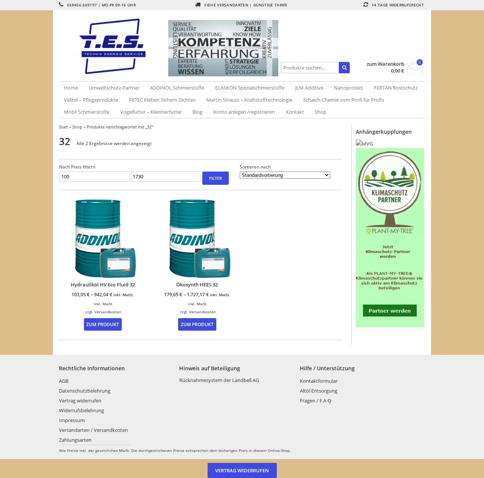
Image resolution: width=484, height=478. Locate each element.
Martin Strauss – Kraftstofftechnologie (249, 99)
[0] (415, 72)
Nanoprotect (348, 87)
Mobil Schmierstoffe (86, 111)
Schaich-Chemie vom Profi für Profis (343, 99)
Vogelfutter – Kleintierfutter (151, 111)
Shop (320, 111)
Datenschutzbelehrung (84, 390)
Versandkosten (108, 311)
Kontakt (295, 111)
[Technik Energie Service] (114, 46)
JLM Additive (309, 87)
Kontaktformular (319, 380)
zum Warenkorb (385, 64)
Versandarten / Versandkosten (93, 430)
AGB (63, 380)
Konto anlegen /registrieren (244, 111)
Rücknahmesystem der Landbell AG (219, 380)
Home (71, 87)
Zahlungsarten (75, 439)
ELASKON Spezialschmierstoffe (249, 87)
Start (63, 127)
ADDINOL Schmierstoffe (177, 87)
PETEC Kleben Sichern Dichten (162, 99)
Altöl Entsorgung (318, 390)
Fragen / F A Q (315, 400)
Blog (197, 111)
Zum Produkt (102, 324)
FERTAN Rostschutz (396, 87)
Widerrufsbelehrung (81, 410)
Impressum (72, 420)
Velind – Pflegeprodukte (91, 99)
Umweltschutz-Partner (114, 87)
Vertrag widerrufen (80, 400)
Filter (215, 178)
